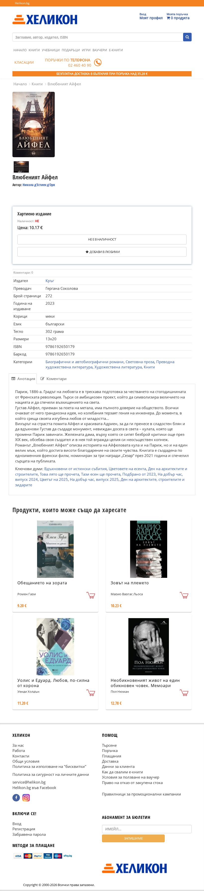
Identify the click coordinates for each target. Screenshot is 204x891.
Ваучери (100, 50)
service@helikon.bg (29, 782)
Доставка (110, 761)
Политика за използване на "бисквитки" (49, 766)
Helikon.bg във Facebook (34, 787)
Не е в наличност (102, 239)
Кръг (50, 280)
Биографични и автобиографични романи (85, 361)
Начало (20, 50)
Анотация (25, 378)
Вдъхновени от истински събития (75, 468)
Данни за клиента (118, 766)
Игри (86, 50)
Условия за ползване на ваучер (130, 777)
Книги (34, 50)
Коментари (56, 378)
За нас (18, 745)
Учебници (51, 50)
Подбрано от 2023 (139, 473)
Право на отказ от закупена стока (132, 782)
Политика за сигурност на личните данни (50, 774)
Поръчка (110, 750)
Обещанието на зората (42, 583)
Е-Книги (116, 50)
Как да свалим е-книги (122, 771)
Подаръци (71, 50)
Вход (16, 823)
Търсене (109, 745)
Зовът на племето (130, 583)
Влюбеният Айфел (64, 83)
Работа (18, 750)
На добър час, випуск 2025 (94, 479)
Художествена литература (118, 366)
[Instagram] (26, 797)
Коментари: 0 (23, 272)
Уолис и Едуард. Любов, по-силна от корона (53, 683)
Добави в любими (105, 251)
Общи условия (25, 761)
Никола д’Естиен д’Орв (39, 184)
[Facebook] (16, 797)
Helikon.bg (22, 3)
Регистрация (23, 828)
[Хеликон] (45, 15)
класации (24, 62)
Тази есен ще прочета (100, 473)
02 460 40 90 (79, 65)
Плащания (111, 755)
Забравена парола (29, 834)
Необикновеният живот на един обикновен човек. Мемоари (145, 683)
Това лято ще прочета (59, 473)
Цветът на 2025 (54, 479)
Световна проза (140, 361)
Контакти (20, 755)
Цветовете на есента (127, 468)
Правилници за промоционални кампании (141, 794)
